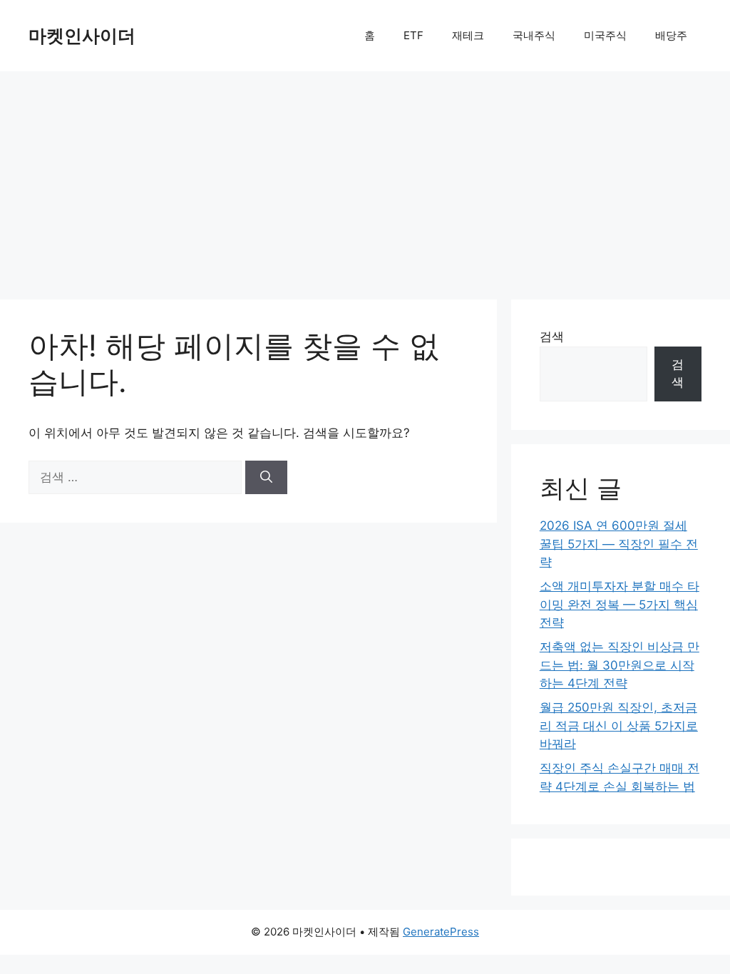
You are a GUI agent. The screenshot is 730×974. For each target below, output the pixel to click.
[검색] (266, 478)
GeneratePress (441, 931)
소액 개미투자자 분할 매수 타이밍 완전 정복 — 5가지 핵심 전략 (619, 604)
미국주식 (605, 35)
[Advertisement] (365, 178)
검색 (552, 336)
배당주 (671, 35)
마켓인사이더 (82, 35)
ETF (413, 35)
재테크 (468, 35)
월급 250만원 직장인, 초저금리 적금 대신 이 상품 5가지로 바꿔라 (619, 725)
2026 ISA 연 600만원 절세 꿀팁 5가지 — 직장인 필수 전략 (619, 543)
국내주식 (534, 35)
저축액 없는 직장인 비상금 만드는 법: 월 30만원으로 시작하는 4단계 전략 (619, 665)
